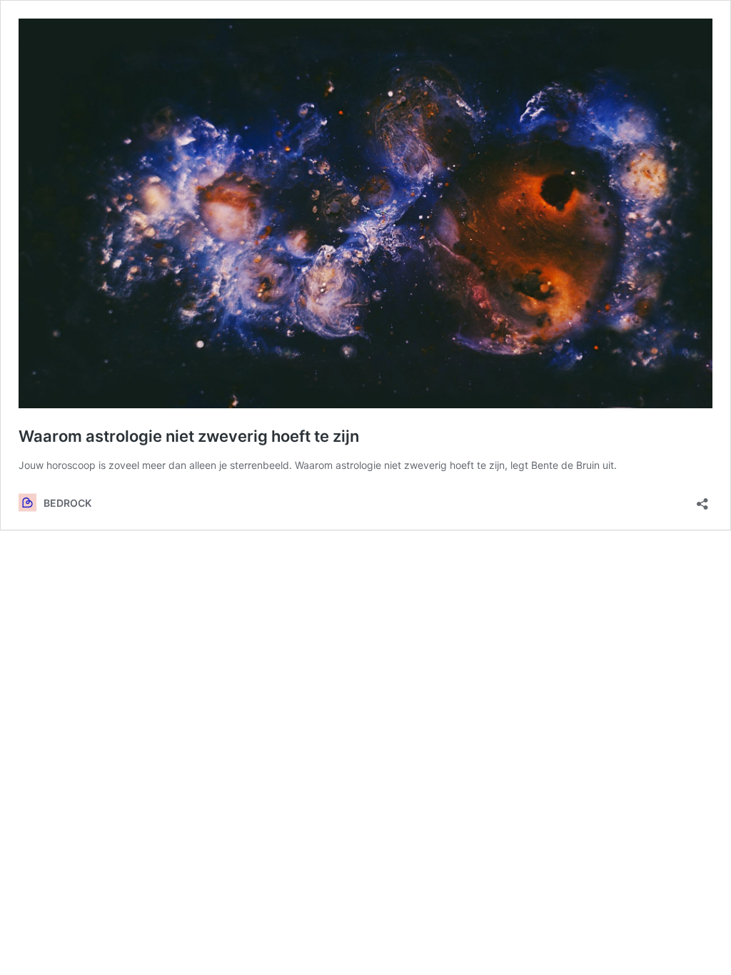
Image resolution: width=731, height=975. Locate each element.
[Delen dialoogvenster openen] (702, 499)
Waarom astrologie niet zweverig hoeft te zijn (189, 436)
